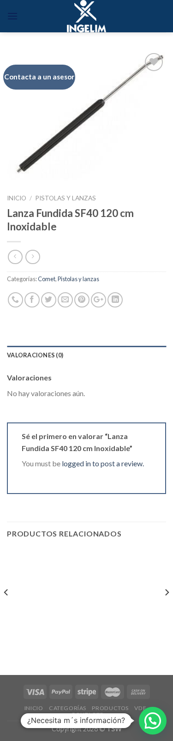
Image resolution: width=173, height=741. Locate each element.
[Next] (166, 611)
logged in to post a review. (103, 463)
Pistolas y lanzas (65, 198)
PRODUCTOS (110, 708)
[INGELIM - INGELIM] (86, 16)
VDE (140, 708)
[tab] (86, 355)
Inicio (16, 198)
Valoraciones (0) (35, 355)
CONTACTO (87, 714)
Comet (46, 279)
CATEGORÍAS (67, 708)
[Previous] (6, 611)
